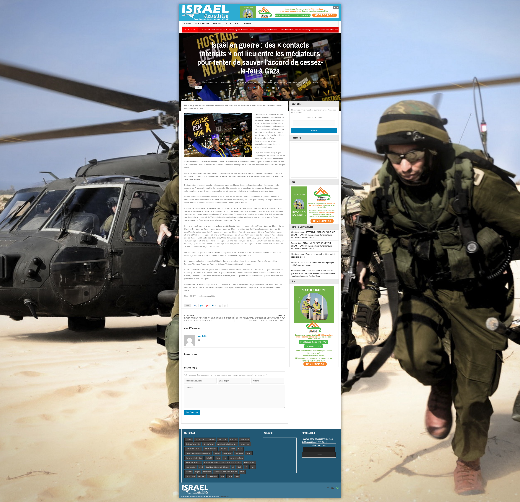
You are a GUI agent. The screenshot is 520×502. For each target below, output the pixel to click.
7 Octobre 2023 (247, 83)
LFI (246, 467)
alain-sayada (222, 439)
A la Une (257, 83)
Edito (237, 23)
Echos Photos (202, 23)
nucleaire (189, 472)
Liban (252, 467)
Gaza (289, 83)
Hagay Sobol (227, 453)
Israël (300, 83)
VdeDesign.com (224, 496)
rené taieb (201, 476)
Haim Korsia (239, 453)
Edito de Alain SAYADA (193, 449)
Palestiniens (207, 472)
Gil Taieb (217, 453)
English (217, 23)
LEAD (239, 467)
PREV (242, 472)
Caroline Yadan (209, 444)
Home (184, 99)
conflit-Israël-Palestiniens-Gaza (227, 444)
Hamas (294, 83)
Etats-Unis (282, 83)
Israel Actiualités (249, 463)
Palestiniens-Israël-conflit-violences (225, 472)
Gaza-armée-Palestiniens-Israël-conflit (198, 453)
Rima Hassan (213, 476)
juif (233, 467)
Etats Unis (223, 449)
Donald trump (245, 444)
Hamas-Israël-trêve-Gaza (194, 458)
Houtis (218, 458)
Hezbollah (209, 458)
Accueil (187, 23)
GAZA (240, 449)
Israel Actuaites (190, 467)
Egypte (275, 83)
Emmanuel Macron (210, 449)
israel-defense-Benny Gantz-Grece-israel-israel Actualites (222, 463)
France (232, 449)
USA (237, 476)
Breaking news (266, 83)
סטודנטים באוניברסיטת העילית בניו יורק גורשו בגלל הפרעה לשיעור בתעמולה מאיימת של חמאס (209, 318)
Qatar (305, 83)
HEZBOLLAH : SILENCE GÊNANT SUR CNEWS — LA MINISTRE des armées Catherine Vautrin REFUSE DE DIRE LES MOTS (313, 235)
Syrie (222, 476)
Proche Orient (190, 476)
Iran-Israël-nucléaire (236, 458)
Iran (225, 458)
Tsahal (230, 476)
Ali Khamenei (244, 439)
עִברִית (228, 23)
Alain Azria (233, 439)
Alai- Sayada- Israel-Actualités (205, 439)
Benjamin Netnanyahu (193, 444)
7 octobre (189, 439)
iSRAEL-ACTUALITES (193, 463)
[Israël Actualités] (205, 12)
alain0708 (213, 83)
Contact (248, 23)
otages (197, 472)
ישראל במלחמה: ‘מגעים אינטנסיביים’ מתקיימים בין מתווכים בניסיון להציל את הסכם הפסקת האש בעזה (260, 318)
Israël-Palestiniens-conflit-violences (217, 467)
